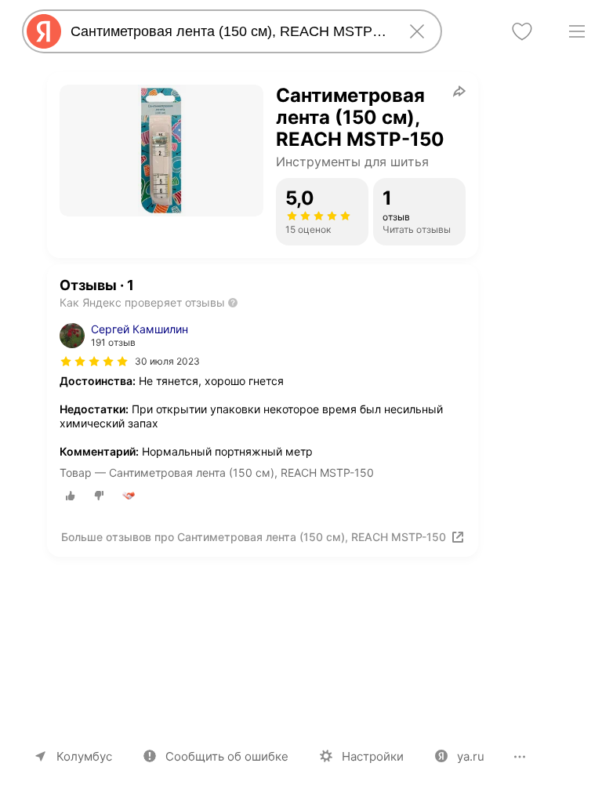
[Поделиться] (459, 91)
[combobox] (229, 31)
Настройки (373, 756)
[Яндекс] (44, 31)
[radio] (71, 495)
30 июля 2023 (167, 361)
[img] (94, 361)
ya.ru (470, 756)
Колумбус (84, 756)
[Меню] (577, 31)
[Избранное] (522, 31)
